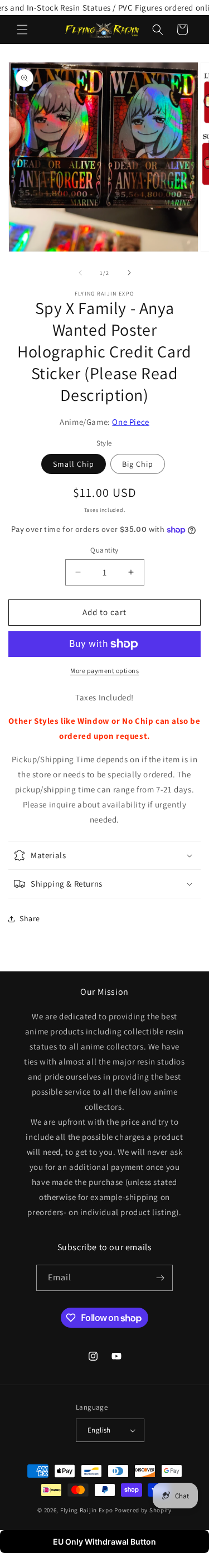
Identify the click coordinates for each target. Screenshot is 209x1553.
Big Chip (137, 464)
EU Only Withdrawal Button (104, 1541)
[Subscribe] (160, 1278)
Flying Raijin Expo (86, 1510)
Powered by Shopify (143, 1510)
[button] (22, 29)
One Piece (130, 422)
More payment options (104, 670)
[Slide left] (80, 272)
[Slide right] (129, 272)
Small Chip (73, 464)
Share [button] (30, 918)
